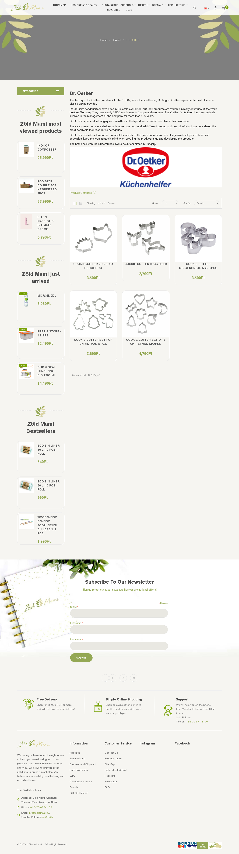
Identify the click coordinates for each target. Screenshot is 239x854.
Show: (155, 203)
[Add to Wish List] (83, 241)
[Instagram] (123, 678)
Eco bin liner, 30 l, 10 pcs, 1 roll (48, 449)
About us (75, 752)
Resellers (110, 775)
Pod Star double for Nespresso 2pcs (47, 187)
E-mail (74, 606)
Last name (76, 639)
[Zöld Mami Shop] (27, 7)
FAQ (107, 787)
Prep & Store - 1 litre (49, 333)
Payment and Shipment (83, 764)
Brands (74, 787)
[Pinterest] (133, 678)
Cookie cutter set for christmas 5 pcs (93, 342)
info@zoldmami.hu (39, 812)
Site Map (110, 764)
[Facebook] (112, 678)
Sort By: (187, 203)
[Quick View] (103, 241)
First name (76, 623)
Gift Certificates (79, 793)
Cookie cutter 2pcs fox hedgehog (93, 266)
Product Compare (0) (83, 192)
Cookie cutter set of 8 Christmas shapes (145, 342)
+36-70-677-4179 (197, 721)
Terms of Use (77, 758)
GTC (72, 775)
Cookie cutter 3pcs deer (146, 264)
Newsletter (111, 781)
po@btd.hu (47, 817)
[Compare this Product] (93, 241)
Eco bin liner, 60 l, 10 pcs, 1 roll (48, 485)
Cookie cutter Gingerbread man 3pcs (198, 266)
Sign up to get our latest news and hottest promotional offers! (119, 589)
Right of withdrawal (116, 770)
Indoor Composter (47, 147)
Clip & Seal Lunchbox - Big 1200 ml (46, 371)
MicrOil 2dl (46, 295)
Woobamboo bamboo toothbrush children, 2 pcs (47, 525)
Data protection (79, 770)
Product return (113, 758)
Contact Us (111, 752)
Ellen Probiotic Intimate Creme (45, 223)
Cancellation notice (81, 781)
